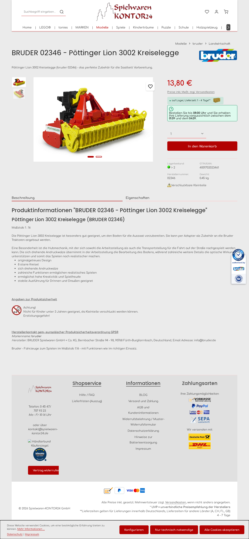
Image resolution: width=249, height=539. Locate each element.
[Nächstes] (228, 27)
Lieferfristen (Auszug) (87, 401)
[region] (85, 119)
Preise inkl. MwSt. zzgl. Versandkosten (191, 91)
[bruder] (218, 55)
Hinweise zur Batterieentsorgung (143, 439)
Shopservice (87, 383)
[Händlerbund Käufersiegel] (40, 443)
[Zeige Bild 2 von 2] (99, 157)
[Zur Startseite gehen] (124, 12)
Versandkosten (175, 502)
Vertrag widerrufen (46, 470)
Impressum (143, 448)
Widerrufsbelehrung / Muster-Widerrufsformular (143, 421)
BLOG (143, 394)
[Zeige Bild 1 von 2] (91, 157)
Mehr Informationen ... (31, 528)
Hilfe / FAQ (87, 394)
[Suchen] (62, 11)
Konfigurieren (134, 529)
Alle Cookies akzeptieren (221, 529)
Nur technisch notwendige (174, 529)
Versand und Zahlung (143, 401)
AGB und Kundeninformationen (143, 409)
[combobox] (39, 11)
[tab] (67, 197)
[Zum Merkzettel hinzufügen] (150, 86)
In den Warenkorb (202, 146)
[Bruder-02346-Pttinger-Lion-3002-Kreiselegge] (93, 119)
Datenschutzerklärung (143, 430)
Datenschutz (15, 534)
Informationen (143, 383)
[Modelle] (102, 27)
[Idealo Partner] (40, 454)
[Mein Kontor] (216, 11)
